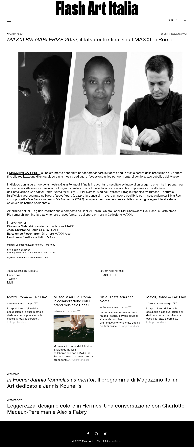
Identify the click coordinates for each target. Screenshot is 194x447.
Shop (172, 20)
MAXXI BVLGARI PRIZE (24, 172)
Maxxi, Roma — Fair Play (27, 297)
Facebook (13, 275)
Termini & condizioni (109, 441)
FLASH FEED (15, 33)
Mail (10, 282)
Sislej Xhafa (116, 299)
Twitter (12, 278)
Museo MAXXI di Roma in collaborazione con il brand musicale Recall (72, 301)
